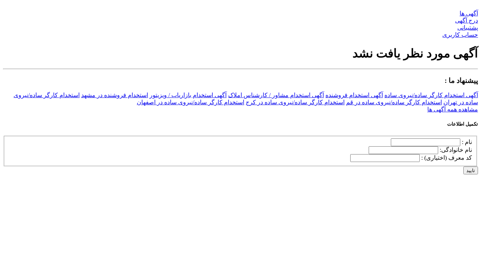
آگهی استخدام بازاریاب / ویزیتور (188, 95)
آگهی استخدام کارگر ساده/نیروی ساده (431, 95)
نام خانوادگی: (456, 150)
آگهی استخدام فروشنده (354, 95)
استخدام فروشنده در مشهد (114, 95)
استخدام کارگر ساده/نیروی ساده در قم (394, 102)
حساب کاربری (460, 35)
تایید (470, 170)
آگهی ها (469, 13)
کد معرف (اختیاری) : (446, 157)
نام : (467, 142)
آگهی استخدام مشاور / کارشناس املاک (276, 95)
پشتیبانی (467, 27)
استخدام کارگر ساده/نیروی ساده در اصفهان (190, 102)
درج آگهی (466, 20)
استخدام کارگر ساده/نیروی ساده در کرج (295, 102)
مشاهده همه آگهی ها (452, 109)
